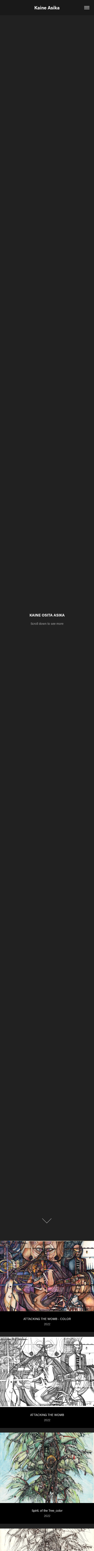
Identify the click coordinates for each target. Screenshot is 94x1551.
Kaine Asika (47, 8)
